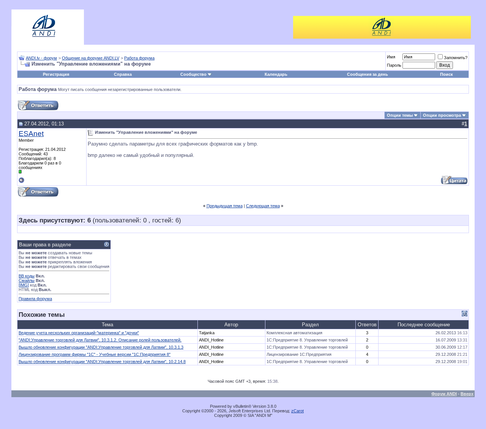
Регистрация (56, 74)
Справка (123, 74)
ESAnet (31, 134)
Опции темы (400, 115)
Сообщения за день (367, 74)
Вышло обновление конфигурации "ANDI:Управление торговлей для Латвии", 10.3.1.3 (101, 347)
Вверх (467, 393)
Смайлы (27, 280)
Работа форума (139, 58)
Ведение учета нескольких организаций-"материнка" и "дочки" (79, 332)
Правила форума (35, 298)
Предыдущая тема (225, 206)
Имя (391, 57)
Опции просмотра (442, 115)
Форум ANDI (444, 393)
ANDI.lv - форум (41, 58)
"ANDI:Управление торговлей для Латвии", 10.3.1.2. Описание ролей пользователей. (100, 340)
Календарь (276, 74)
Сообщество (193, 74)
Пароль (394, 65)
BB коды (27, 276)
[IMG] (24, 285)
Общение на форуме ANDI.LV (90, 58)
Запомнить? (455, 57)
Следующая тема (263, 206)
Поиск (446, 74)
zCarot (297, 411)
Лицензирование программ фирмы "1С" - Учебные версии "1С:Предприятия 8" (94, 354)
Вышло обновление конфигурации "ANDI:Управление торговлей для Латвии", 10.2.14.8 (102, 361)
